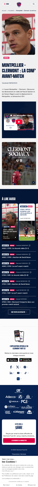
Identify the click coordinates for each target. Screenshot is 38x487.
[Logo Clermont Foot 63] (19, 4)
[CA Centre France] (19, 391)
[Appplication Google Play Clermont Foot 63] (25, 360)
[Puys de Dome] (27, 407)
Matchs (6, 58)
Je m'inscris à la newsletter (19, 440)
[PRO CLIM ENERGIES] (25, 401)
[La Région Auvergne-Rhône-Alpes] (12, 407)
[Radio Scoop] (21, 397)
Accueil (4, 10)
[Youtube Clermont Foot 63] (19, 373)
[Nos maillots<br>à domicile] (19, 163)
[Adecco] (11, 397)
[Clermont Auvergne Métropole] (8, 412)
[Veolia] (14, 401)
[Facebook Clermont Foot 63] (11, 367)
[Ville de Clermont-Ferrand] (19, 412)
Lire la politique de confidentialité (10, 478)
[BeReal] (19, 379)
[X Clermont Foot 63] (18, 367)
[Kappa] (30, 412)
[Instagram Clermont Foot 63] (25, 367)
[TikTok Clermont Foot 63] (26, 373)
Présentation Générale (19, 454)
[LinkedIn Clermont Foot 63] (12, 373)
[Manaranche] (29, 397)
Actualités (11, 10)
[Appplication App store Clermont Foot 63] (12, 360)
